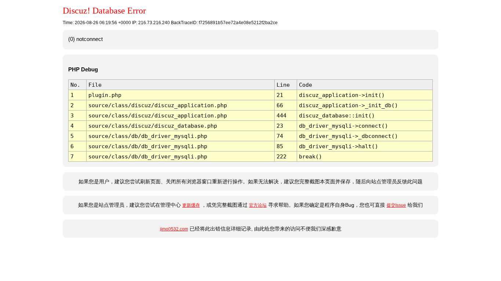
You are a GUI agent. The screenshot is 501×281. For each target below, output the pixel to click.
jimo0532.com (174, 229)
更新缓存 (191, 205)
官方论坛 (258, 205)
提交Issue (396, 205)
